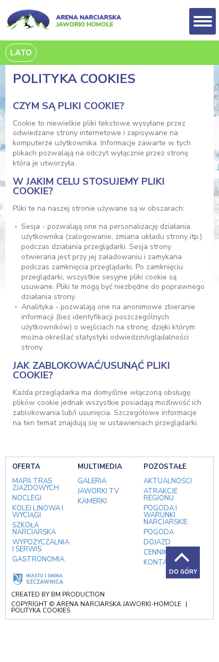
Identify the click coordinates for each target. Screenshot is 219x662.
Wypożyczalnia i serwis (40, 546)
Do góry (183, 572)
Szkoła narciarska (34, 529)
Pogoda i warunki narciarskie (166, 515)
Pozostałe (165, 466)
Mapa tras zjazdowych (35, 485)
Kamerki (92, 501)
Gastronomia (38, 559)
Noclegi (26, 498)
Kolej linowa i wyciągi (37, 512)
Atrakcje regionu (161, 495)
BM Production (78, 594)
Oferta (26, 466)
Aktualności (168, 481)
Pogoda (159, 532)
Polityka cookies (40, 610)
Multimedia (100, 466)
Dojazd (157, 542)
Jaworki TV (98, 491)
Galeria (92, 481)
